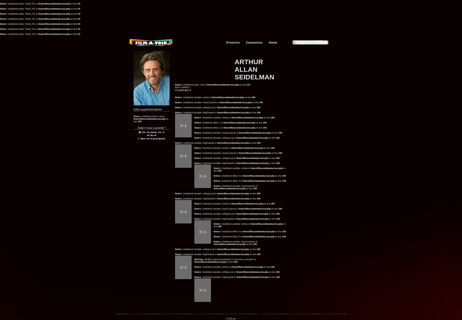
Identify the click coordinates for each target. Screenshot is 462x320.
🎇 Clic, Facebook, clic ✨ (151, 132)
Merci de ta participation (153, 138)
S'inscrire (233, 42)
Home (273, 42)
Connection (254, 42)
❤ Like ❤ (151, 135)
